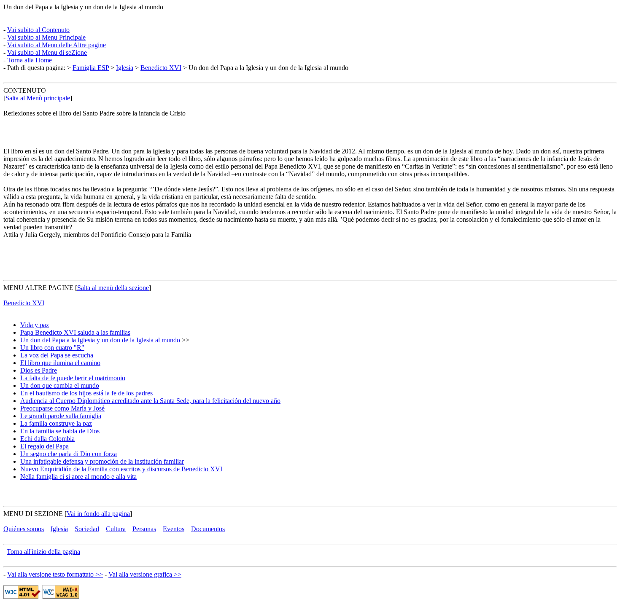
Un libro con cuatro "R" (52, 347)
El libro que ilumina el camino (60, 362)
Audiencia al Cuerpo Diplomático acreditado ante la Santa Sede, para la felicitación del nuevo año (150, 400)
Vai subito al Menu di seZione (47, 52)
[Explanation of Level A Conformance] (60, 596)
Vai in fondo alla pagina (98, 513)
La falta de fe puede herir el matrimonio (72, 377)
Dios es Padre (38, 370)
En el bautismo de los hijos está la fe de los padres (86, 393)
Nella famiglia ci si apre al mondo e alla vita (78, 476)
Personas (144, 528)
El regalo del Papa (44, 446)
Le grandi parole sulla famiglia (60, 415)
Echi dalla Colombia (47, 438)
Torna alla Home (29, 60)
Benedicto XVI (160, 67)
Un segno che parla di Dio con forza (68, 453)
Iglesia (124, 67)
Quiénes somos (23, 528)
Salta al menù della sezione (113, 287)
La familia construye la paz (56, 423)
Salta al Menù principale (37, 98)
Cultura (116, 528)
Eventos (173, 528)
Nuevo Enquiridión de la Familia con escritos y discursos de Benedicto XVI (121, 469)
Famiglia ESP (91, 67)
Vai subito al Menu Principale (46, 37)
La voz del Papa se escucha (56, 355)
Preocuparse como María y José (62, 408)
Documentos (208, 528)
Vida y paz (34, 324)
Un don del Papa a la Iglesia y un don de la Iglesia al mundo (100, 340)
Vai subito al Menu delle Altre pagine (56, 44)
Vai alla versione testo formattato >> (55, 574)
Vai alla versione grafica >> (144, 574)
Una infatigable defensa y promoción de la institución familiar (102, 461)
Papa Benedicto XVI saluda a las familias (75, 332)
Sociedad (87, 528)
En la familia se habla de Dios (60, 431)
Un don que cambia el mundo (59, 385)
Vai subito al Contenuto (38, 29)
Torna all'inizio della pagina (43, 551)
